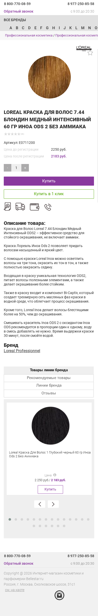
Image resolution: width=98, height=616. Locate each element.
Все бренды (15, 20)
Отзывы (48, 393)
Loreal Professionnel (22, 350)
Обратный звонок (18, 11)
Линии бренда (49, 385)
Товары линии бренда (49, 370)
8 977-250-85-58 (81, 4)
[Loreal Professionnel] (84, 48)
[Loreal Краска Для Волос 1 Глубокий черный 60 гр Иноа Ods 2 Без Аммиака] (50, 426)
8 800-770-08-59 (17, 4)
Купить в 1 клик (49, 193)
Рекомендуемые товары (49, 378)
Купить (49, 181)
